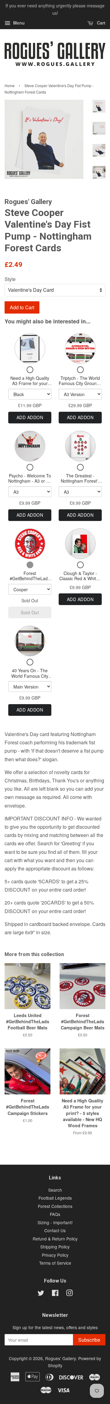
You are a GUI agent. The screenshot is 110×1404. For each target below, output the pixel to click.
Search (55, 1190)
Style (10, 279)
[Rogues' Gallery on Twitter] (41, 1294)
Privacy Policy (55, 1255)
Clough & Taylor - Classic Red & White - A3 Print (80, 578)
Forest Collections (55, 1206)
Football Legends (55, 1198)
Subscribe (89, 1339)
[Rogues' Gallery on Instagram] (69, 1294)
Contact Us (55, 1230)
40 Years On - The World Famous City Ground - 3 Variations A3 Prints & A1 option (29, 678)
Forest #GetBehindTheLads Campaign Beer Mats (29, 578)
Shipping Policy (55, 1247)
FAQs (55, 1214)
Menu (18, 23)
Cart (100, 23)
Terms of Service (55, 1263)
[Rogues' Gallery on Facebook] (55, 1294)
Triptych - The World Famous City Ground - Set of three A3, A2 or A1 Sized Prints (80, 386)
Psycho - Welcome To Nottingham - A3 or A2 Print (29, 480)
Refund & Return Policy (55, 1239)
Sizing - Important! (55, 1222)
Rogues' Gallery (60, 1358)
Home (10, 85)
